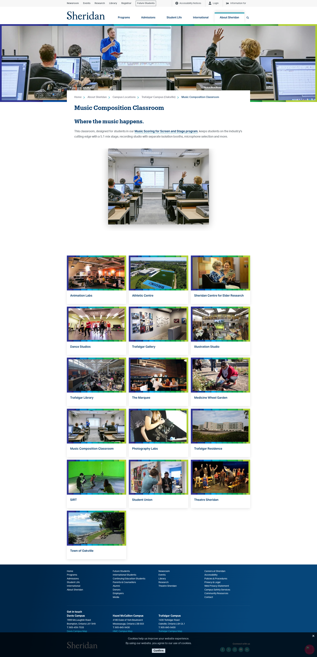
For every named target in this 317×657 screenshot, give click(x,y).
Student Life (73, 582)
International (73, 586)
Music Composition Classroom (200, 97)
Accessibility (210, 575)
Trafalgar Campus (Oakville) (158, 97)
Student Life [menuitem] (174, 17)
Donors (116, 590)
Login (216, 3)
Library (113, 3)
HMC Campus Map (122, 631)
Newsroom (73, 3)
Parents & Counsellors (124, 582)
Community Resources (216, 593)
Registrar (126, 3)
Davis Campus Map (77, 631)
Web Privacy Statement (216, 586)
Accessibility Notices (190, 3)
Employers (118, 593)
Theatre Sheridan (167, 586)
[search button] (247, 17)
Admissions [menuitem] (148, 17)
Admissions (73, 579)
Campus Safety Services (217, 590)
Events (86, 3)
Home (78, 97)
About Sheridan (97, 97)
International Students (124, 575)
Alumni (116, 586)
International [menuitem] (201, 17)
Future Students (146, 3)
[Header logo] (86, 15)
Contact (208, 597)
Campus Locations (124, 97)
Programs (72, 575)
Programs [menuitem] (124, 17)
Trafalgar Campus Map (170, 631)
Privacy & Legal (212, 582)
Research (100, 3)
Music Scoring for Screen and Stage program (166, 131)
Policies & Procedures (215, 579)
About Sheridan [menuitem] (229, 17)
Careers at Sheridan (214, 571)
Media (116, 597)
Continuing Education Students (129, 579)
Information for (238, 3)
